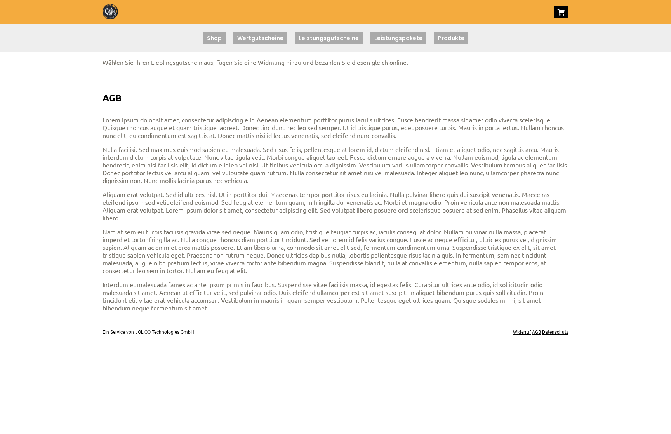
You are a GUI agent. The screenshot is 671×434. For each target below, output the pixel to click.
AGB (536, 332)
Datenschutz (555, 332)
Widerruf (522, 332)
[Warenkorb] (561, 12)
